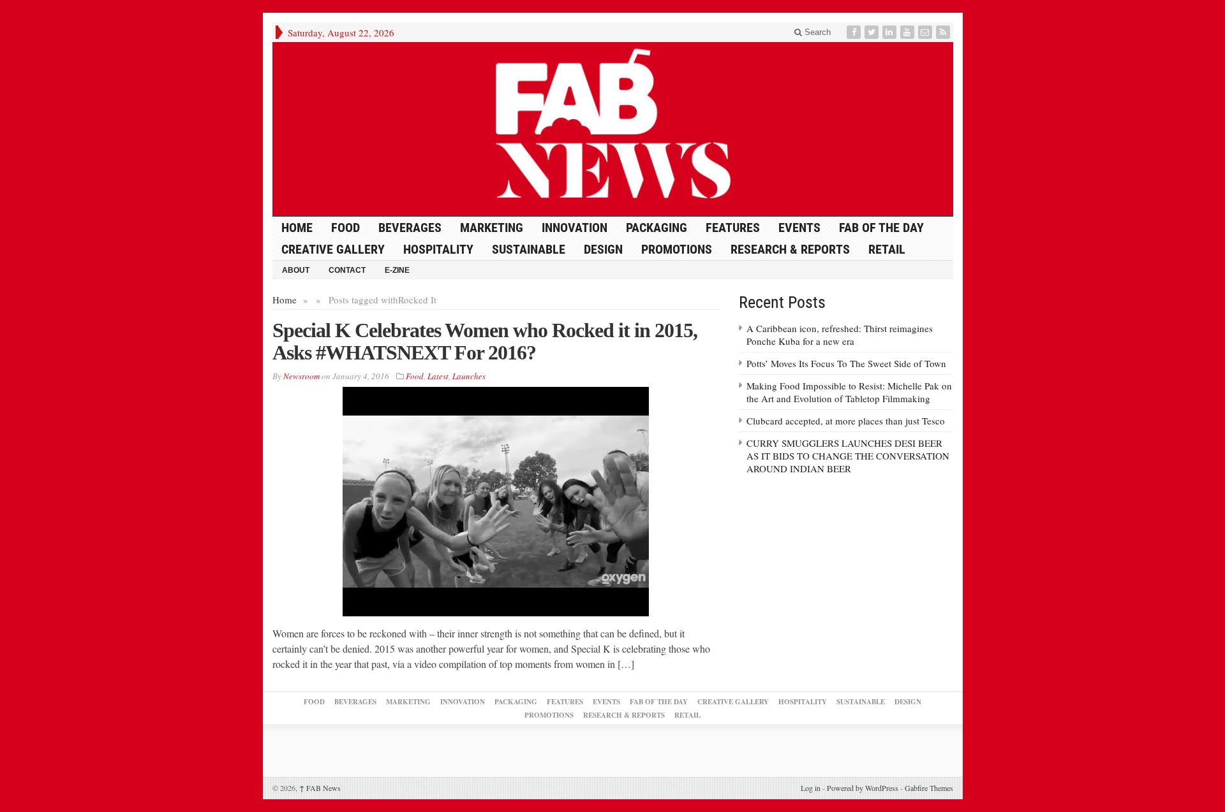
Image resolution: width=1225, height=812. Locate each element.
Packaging (656, 227)
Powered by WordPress (862, 788)
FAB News (320, 788)
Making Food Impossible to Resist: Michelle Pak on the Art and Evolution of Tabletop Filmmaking (849, 392)
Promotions (676, 249)
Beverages (410, 227)
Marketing (491, 227)
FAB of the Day (881, 227)
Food (345, 227)
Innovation (574, 227)
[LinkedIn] (891, 32)
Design (603, 249)
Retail (886, 249)
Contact (347, 270)
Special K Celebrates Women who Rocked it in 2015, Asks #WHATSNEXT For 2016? (484, 341)
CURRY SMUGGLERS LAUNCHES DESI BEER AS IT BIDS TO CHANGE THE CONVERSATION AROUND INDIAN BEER (847, 456)
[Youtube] (908, 32)
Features (733, 227)
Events (799, 227)
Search (816, 32)
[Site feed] (944, 32)
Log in (810, 788)
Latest (438, 376)
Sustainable (528, 249)
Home (284, 299)
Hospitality (438, 249)
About (295, 270)
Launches (469, 376)
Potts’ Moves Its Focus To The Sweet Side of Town (846, 363)
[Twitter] (873, 32)
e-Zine (397, 270)
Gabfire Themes (929, 788)
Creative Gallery (333, 249)
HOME (297, 227)
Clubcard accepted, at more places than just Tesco (845, 420)
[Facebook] (855, 32)
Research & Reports (790, 249)
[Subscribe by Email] (926, 32)
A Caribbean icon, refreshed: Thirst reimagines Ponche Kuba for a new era (839, 334)
